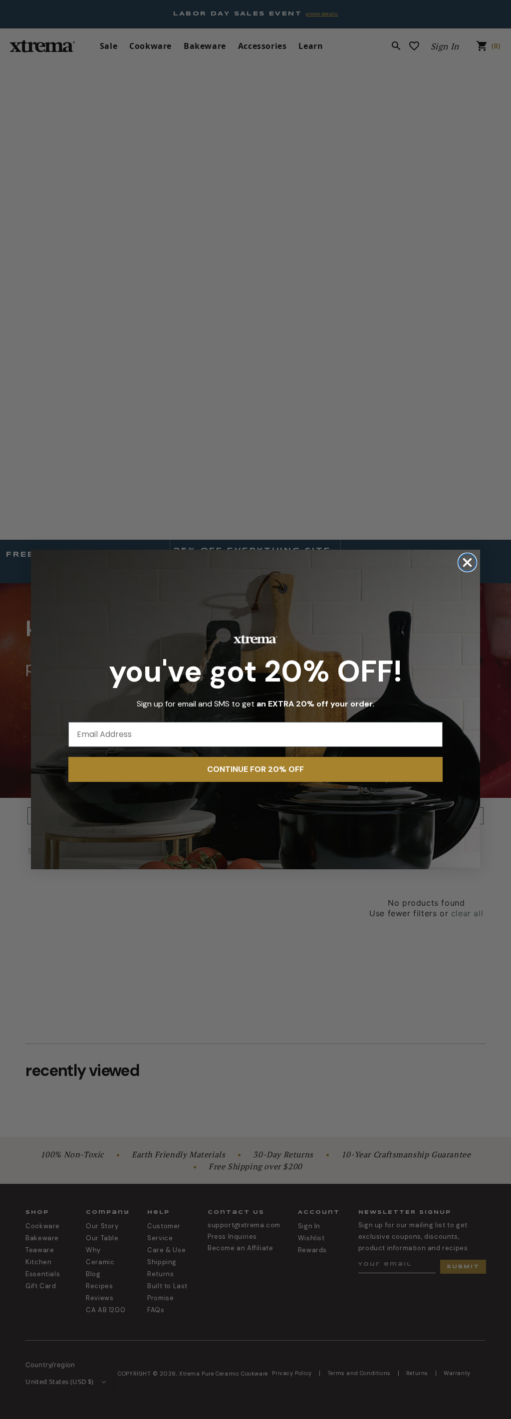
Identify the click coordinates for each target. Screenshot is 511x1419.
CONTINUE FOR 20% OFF (255, 769)
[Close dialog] (467, 562)
